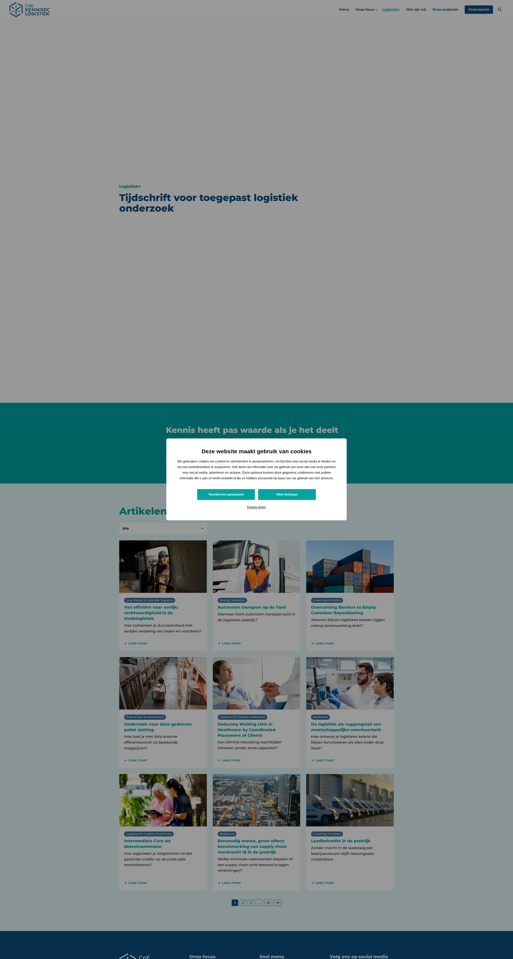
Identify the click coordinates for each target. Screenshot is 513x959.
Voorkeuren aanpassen (226, 494)
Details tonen (256, 507)
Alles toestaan (287, 494)
